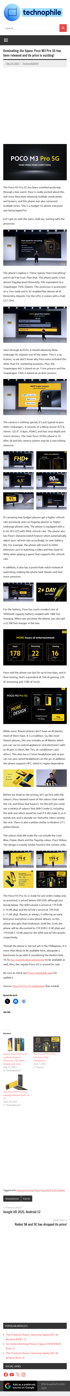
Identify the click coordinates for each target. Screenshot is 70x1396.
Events (26, 1198)
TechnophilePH (30, 63)
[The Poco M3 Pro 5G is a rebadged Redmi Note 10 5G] (16, 1082)
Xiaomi (61, 1190)
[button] (18, 460)
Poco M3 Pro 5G (49, 1190)
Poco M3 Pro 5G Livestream (29, 986)
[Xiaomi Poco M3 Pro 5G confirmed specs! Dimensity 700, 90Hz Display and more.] (16, 1044)
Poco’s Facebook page (40, 972)
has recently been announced (28, 959)
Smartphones (12, 1198)
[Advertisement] (35, 104)
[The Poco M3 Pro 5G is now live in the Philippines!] (46, 1044)
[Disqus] (35, 1276)
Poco (37, 1190)
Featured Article (24, 1190)
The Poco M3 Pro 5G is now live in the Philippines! (44, 1057)
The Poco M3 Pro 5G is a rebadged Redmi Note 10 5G (16, 1095)
